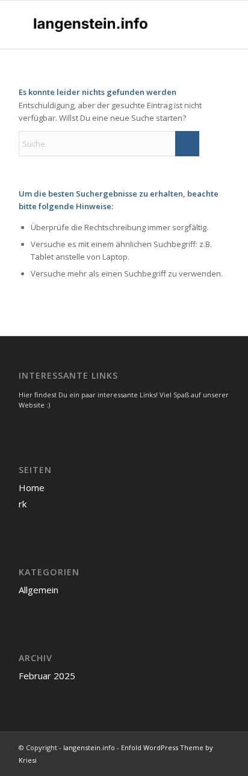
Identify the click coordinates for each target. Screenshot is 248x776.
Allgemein (38, 590)
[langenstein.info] (103, 25)
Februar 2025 (47, 676)
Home (32, 487)
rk (22, 504)
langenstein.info (89, 747)
